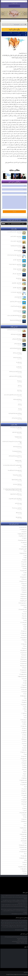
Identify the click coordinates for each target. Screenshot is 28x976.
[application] (14, 223)
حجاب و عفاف (24, 644)
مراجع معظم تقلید (24, 821)
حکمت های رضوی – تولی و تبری (17, 259)
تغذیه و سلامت (24, 635)
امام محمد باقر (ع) (24, 596)
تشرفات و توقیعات (24, 633)
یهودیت (25, 873)
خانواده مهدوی (24, 685)
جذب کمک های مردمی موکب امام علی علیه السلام (15, 455)
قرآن (25, 786)
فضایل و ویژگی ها (24, 782)
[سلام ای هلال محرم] (24, 368)
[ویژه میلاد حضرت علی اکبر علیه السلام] (24, 419)
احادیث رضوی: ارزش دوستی (18, 296)
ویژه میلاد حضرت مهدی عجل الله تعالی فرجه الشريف (15, 413)
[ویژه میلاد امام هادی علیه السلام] (24, 400)
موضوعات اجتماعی (24, 849)
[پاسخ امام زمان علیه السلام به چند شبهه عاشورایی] (24, 377)
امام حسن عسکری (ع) (23, 581)
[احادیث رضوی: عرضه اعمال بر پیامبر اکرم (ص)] (24, 302)
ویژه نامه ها (25, 871)
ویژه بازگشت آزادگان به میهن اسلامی (16, 339)
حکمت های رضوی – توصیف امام (17, 269)
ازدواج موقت (25, 559)
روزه (25, 711)
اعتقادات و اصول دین (23, 570)
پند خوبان (25, 624)
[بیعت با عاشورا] (24, 386)
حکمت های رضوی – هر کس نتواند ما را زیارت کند (15, 264)
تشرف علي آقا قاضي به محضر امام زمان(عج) (15, 494)
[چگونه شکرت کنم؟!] (14, 43)
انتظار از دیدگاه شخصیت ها (23, 609)
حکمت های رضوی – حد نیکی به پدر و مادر (16, 241)
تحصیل (25, 626)
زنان (25, 717)
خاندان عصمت (24, 678)
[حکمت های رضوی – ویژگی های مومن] (24, 284)
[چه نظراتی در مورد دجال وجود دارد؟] (24, 476)
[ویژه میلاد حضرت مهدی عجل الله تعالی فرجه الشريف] (24, 414)
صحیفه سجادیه (24, 750)
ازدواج (25, 555)
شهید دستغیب (24, 743)
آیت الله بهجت (24, 531)
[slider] (3, 223)
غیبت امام (25, 776)
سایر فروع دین (24, 721)
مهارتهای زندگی (24, 840)
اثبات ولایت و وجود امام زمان (22, 540)
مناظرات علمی (24, 836)
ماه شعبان (25, 810)
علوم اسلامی (24, 765)
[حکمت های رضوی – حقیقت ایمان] (24, 288)
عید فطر (25, 771)
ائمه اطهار (25, 538)
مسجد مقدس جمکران (23, 827)
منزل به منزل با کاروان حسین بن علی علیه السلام (15, 371)
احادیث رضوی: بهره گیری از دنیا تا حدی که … (15, 306)
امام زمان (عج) (24, 587)
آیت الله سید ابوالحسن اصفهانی (22, 533)
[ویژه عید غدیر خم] (24, 391)
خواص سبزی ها (24, 689)
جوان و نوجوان (24, 639)
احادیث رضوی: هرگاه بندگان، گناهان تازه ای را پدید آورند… (14, 315)
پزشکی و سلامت (24, 622)
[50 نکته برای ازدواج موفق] (24, 461)
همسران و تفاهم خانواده (23, 858)
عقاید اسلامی (24, 760)
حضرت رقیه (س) (24, 654)
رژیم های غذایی (24, 704)
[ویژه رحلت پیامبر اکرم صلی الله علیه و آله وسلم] (24, 349)
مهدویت (25, 843)
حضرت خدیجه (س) (24, 652)
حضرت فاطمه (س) (24, 661)
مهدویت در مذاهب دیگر (23, 847)
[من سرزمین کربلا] (24, 382)
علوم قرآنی (25, 767)
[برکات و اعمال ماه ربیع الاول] (24, 344)
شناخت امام (25, 741)
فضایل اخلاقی (24, 778)
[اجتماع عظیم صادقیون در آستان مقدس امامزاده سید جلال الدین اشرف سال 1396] (24, 466)
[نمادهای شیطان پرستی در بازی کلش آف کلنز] (24, 428)
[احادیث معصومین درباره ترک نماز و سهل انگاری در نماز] (24, 471)
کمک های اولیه (24, 799)
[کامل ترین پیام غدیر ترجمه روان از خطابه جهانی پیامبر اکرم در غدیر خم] (24, 396)
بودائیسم (25, 620)
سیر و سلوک (24, 728)
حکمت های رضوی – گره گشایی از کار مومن (15, 236)
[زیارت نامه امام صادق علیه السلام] (24, 447)
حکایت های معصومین (23, 674)
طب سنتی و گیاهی (24, 752)
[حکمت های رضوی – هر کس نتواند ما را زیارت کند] (24, 265)
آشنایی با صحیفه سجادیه (23, 527)
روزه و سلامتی (24, 713)
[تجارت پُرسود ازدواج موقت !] (24, 438)
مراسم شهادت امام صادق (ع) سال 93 (16, 451)
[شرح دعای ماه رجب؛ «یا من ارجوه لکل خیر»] (24, 246)
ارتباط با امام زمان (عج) (23, 553)
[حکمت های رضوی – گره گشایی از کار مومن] (16, 176)
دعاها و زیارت (24, 700)
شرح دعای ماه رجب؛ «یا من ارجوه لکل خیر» (16, 245)
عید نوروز (25, 773)
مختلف (25, 817)
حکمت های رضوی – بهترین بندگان (17, 273)
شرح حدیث (15, 32)
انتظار (25, 607)
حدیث (21, 24)
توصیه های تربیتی (24, 637)
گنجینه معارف (24, 804)
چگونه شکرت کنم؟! (14, 29)
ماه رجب (25, 806)
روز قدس (25, 706)
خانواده (25, 680)
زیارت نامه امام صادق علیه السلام (17, 446)
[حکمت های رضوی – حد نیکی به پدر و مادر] (8, 176)
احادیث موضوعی (24, 542)
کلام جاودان (24, 795)
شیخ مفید (25, 745)
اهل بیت (25, 611)
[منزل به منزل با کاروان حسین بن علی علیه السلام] (24, 372)
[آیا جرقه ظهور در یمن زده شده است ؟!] (24, 509)
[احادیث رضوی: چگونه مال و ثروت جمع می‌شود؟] (24, 321)
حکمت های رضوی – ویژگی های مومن (16, 283)
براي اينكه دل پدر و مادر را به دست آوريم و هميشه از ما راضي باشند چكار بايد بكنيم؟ (11, 442)
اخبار (25, 544)
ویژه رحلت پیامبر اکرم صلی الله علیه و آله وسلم (15, 348)
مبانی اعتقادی (24, 814)
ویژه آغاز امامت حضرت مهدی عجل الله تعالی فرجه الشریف (14, 329)
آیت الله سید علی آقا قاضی (23, 536)
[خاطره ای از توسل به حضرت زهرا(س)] (24, 433)
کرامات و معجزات (24, 793)
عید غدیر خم (24, 769)
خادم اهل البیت (23, 32)
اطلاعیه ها (25, 568)
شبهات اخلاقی (24, 732)
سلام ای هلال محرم (18, 366)
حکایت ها (25, 667)
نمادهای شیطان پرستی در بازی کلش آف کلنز (15, 427)
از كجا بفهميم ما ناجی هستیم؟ (17, 250)
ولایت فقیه (25, 862)
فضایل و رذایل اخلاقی (23, 780)
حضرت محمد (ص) (24, 663)
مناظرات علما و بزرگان (23, 834)
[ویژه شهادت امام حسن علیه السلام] (24, 354)
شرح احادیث (25, 734)
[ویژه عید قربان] (24, 405)
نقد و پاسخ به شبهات (23, 851)
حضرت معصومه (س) (23, 665)
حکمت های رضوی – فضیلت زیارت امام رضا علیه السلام (14, 255)
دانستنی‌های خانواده (24, 696)
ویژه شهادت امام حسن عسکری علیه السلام (16, 334)
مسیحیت (25, 830)
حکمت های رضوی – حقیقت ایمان (17, 287)
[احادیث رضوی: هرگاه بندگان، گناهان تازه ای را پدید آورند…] (24, 316)
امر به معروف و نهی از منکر (23, 603)
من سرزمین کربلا (19, 380)
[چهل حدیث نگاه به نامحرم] (24, 504)
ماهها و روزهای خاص (23, 812)
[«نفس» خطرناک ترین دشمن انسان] (24, 485)
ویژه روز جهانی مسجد (18, 362)
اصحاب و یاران (24, 564)
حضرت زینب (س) (24, 657)
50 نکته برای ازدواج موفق (18, 460)
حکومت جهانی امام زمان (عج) (22, 676)
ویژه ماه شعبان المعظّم (18, 512)
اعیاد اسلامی (24, 574)
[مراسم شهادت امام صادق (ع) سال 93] (24, 452)
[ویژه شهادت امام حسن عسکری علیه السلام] (24, 335)
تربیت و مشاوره (24, 631)
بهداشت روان (24, 616)
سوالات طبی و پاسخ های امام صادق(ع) (16, 479)
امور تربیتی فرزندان (24, 605)
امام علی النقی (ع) (24, 594)
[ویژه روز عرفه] (24, 409)
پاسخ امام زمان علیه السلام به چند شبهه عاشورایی (15, 376)
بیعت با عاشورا (19, 385)
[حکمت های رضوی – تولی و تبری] (24, 260)
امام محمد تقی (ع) (24, 598)
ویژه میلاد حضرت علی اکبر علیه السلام (16, 418)
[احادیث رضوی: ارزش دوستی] (24, 298)
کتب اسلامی (24, 791)
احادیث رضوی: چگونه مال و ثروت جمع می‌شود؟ (15, 320)
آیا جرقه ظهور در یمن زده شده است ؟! (16, 508)
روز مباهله (25, 708)
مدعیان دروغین (24, 819)
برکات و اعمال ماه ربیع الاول (17, 343)
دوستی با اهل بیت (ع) (18, 278)
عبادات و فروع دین (24, 758)
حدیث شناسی (24, 648)
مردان (25, 823)
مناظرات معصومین (24, 838)
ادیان (25, 551)
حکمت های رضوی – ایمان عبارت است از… (15, 292)
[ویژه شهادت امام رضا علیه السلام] (24, 358)
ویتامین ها (25, 864)
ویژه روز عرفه (19, 408)
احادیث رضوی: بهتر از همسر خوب (17, 310)
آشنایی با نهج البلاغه (23, 529)
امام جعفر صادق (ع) (24, 577)
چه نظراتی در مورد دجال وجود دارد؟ (17, 475)
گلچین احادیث (24, 801)
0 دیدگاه (24, 35)
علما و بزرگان (24, 763)
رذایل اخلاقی (24, 702)
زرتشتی (25, 715)
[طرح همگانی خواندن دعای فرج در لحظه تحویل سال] (24, 499)
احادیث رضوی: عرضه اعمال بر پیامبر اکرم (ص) (15, 301)
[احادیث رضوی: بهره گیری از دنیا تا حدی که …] (24, 307)
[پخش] (25, 223)
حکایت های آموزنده (24, 670)
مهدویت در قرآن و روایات (23, 845)
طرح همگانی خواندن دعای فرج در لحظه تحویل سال (15, 498)
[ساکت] (6, 223)
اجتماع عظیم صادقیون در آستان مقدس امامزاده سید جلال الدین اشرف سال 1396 (12, 466)
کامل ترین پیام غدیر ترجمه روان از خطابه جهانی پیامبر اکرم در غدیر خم (12, 394)
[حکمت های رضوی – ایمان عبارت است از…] (24, 293)
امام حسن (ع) (24, 579)
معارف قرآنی (24, 832)
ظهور (25, 754)
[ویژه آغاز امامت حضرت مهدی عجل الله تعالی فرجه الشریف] (24, 330)
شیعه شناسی (24, 747)
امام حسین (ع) (24, 583)
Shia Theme (26, 972)
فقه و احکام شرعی (24, 784)
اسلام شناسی (24, 561)
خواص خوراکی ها (24, 687)
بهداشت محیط (24, 618)
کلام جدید (25, 797)
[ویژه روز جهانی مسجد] (24, 363)
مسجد (25, 825)
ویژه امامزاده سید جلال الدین (22, 866)
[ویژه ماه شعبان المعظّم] (24, 513)
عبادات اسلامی (24, 756)
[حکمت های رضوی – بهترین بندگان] (24, 274)
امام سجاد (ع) (24, 590)
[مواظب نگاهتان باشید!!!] (24, 518)
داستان (25, 693)
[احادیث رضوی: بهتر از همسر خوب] (24, 312)
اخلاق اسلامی (24, 546)
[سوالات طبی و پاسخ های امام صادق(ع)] (24, 480)
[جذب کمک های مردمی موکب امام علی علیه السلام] (24, 457)
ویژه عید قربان (19, 404)
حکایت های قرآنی (24, 672)
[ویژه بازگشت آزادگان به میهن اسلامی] (24, 340)
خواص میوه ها (24, 691)
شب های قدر (24, 730)
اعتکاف (25, 572)
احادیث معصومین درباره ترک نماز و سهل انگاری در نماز (14, 470)
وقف (25, 860)
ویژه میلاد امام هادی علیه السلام (17, 399)
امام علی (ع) (24, 592)
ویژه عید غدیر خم (19, 390)
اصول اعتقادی (24, 566)
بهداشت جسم (24, 613)
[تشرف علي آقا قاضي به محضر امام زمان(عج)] (24, 495)
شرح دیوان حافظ (24, 739)
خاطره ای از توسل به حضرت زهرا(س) (16, 432)
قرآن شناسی (25, 788)
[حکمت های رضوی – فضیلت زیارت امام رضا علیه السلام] (24, 256)
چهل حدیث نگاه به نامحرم (18, 503)
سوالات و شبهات (24, 726)
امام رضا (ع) (24, 585)
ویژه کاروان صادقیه (24, 868)
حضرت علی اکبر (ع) (24, 659)
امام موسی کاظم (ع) (23, 600)
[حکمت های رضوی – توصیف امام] (24, 270)
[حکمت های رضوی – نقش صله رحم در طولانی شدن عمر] (24, 176)
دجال (25, 698)
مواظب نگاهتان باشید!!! (18, 517)
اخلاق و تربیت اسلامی (23, 549)
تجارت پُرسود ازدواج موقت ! (18, 436)
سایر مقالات (25, 724)
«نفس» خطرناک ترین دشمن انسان (17, 484)
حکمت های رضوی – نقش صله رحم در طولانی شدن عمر (14, 231)
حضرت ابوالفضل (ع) (24, 650)
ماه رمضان (25, 808)
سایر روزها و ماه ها (24, 719)
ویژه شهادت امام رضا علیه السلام (17, 357)
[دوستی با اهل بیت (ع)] (24, 279)
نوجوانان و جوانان (24, 856)
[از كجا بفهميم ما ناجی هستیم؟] (24, 251)
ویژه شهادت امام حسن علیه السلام (17, 353)
